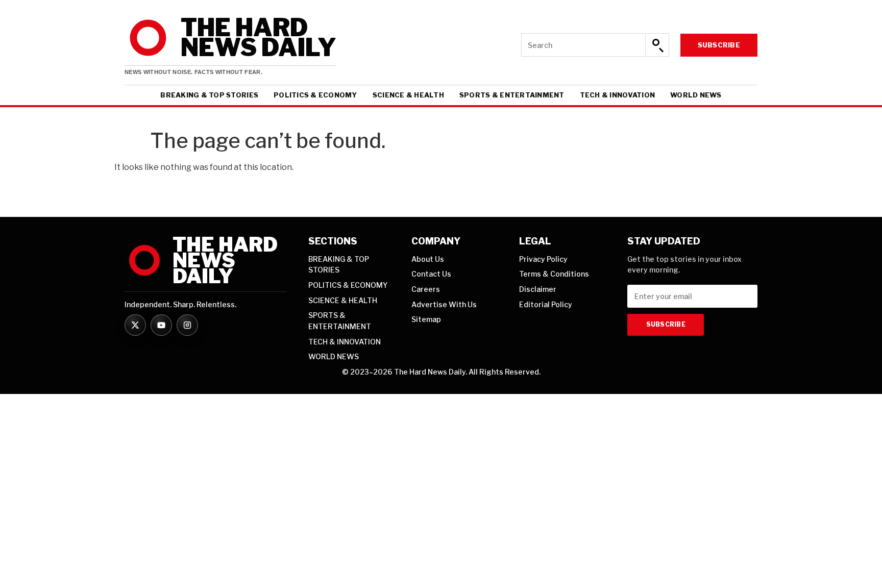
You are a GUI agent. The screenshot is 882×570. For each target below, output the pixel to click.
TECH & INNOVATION (617, 95)
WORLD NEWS (696, 95)
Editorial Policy (545, 304)
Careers (425, 289)
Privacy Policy (543, 259)
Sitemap (426, 319)
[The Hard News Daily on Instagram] (187, 325)
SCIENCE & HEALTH (408, 95)
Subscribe (719, 45)
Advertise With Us (444, 304)
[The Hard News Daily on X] (135, 325)
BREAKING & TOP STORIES (209, 95)
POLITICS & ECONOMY (315, 95)
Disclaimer (537, 289)
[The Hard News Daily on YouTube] (161, 325)
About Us (427, 259)
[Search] (657, 45)
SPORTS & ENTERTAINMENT (512, 95)
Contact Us (431, 273)
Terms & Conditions (554, 273)
